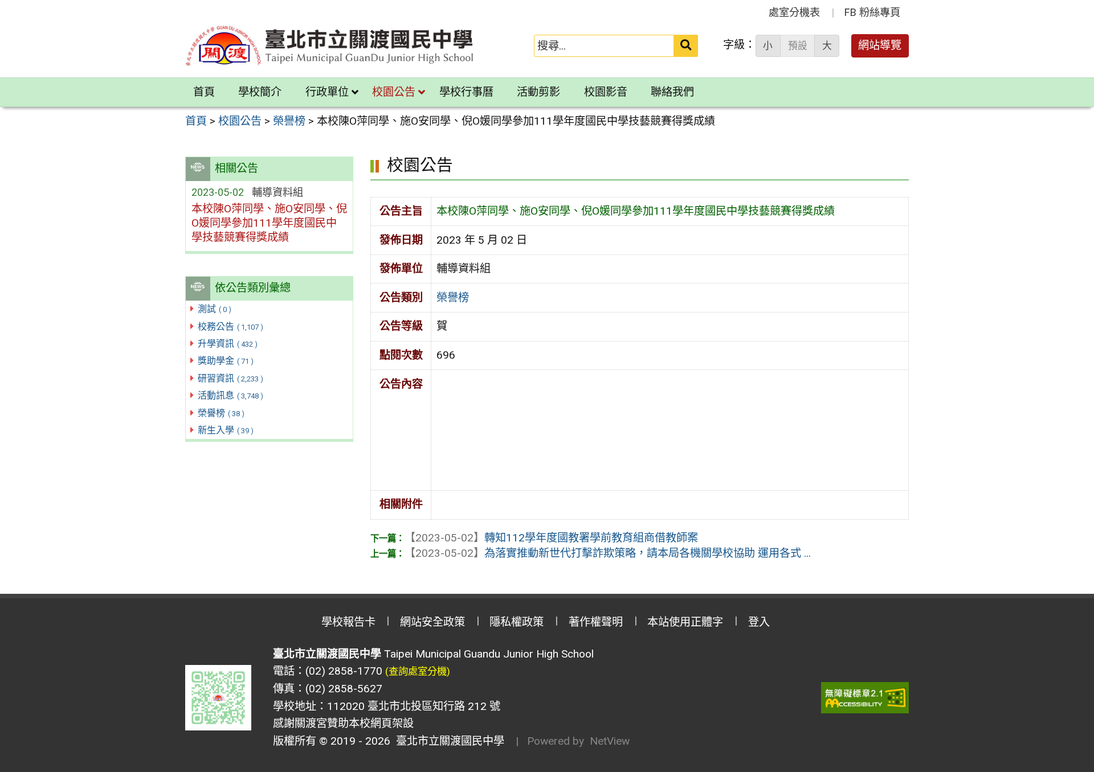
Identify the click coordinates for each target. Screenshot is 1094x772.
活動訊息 (230, 395)
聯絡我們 (672, 91)
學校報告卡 (348, 622)
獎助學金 (226, 360)
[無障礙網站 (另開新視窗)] (865, 697)
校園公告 (393, 91)
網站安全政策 (432, 622)
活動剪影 (538, 91)
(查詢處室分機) (417, 671)
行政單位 (327, 91)
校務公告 (230, 326)
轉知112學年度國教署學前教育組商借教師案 (551, 537)
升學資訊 (228, 343)
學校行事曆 (466, 91)
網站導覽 (879, 45)
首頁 (204, 91)
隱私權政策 (516, 622)
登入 (759, 622)
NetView (610, 741)
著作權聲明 (596, 622)
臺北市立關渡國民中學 (447, 741)
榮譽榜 (221, 413)
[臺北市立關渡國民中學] (330, 46)
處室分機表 (794, 12)
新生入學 (226, 430)
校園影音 (605, 91)
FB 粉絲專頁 (872, 12)
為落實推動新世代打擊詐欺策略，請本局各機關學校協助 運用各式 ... (608, 553)
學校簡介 (259, 91)
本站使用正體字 (685, 622)
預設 (797, 45)
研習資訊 (230, 378)
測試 (214, 308)
